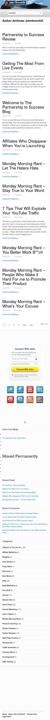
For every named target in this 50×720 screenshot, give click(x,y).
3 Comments (18, 195)
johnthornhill (6, 43)
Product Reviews (9, 633)
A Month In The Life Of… (12, 547)
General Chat (7, 600)
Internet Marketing (9, 609)
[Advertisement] (25, 337)
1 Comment (17, 43)
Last (31, 325)
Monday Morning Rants (11, 619)
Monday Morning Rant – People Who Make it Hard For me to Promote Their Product (24, 276)
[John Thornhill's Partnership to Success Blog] (25, 7)
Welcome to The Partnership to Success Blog (23, 106)
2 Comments (18, 217)
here (23, 438)
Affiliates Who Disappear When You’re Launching (24, 143)
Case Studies (7, 561)
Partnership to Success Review (23, 36)
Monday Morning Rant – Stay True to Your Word (23, 188)
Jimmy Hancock (8, 517)
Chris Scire (6, 520)
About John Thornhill (16, 714)
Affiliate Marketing (9, 552)
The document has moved (12, 438)
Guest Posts (7, 604)
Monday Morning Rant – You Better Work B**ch (23, 249)
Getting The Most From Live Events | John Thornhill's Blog (23, 524)
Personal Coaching (9, 623)
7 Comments (18, 150)
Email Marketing (8, 585)
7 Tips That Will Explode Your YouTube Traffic (24, 210)
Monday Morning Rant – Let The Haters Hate (23, 165)
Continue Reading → (11, 53)
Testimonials (7, 642)
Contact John (32, 714)
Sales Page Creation (10, 638)
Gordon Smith (7, 513)
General (5, 595)
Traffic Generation (9, 647)
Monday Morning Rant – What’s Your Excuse (23, 303)
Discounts (6, 571)
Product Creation (9, 628)
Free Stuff (6, 590)
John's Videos (8, 614)
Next (24, 325)
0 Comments (18, 72)
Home (4, 714)
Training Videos (8, 652)
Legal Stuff (6, 716)
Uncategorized (8, 657)
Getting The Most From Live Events (23, 65)
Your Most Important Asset (26, 517)
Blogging (6, 557)
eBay (4, 581)
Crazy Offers (7, 566)
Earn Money (7, 576)
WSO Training (7, 661)
